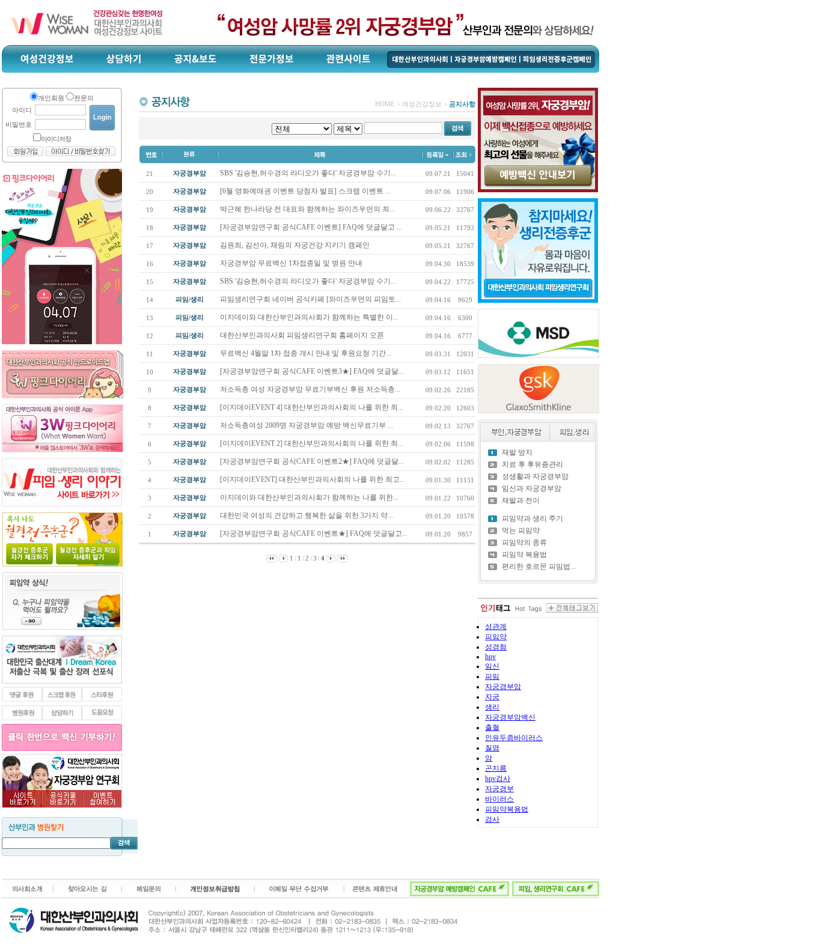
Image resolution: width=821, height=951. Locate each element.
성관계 (496, 626)
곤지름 (496, 768)
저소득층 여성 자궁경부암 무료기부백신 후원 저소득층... (311, 389)
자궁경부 (499, 789)
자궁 (492, 697)
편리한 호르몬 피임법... (539, 566)
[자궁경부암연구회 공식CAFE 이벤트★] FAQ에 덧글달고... (314, 533)
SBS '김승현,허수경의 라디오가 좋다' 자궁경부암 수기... (309, 173)
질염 (492, 748)
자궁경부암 (503, 686)
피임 (492, 676)
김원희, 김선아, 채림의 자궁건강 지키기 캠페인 (295, 245)
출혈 (492, 727)
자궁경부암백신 (510, 717)
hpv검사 (497, 778)
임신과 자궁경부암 (531, 488)
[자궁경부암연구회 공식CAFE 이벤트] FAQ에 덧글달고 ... (312, 227)
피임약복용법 (506, 809)
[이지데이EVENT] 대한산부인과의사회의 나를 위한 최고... (313, 479)
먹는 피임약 (521, 530)
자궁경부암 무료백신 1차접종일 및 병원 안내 (292, 263)
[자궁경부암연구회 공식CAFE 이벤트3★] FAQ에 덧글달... (313, 371)
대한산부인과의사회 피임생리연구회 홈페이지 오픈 (303, 335)
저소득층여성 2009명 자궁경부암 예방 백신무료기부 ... (307, 425)
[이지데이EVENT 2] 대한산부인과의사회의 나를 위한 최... (312, 443)
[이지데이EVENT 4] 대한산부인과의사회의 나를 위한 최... (312, 407)
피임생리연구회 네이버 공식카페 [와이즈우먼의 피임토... (311, 299)
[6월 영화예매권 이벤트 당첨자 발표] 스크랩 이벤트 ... (306, 191)
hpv (490, 656)
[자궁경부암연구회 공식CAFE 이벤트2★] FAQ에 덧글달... (313, 461)
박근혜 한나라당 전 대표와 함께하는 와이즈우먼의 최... (308, 209)
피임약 (496, 637)
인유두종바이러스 (514, 738)
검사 (492, 819)
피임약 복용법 (524, 554)
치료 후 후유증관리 (532, 464)
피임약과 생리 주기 (532, 518)
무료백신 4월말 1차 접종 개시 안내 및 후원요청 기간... (306, 353)
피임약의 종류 (524, 542)
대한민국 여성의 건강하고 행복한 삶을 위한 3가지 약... (307, 515)
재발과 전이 (521, 500)
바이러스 (499, 799)
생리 (492, 707)
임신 (492, 666)
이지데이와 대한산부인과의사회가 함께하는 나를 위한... (310, 497)
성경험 (496, 647)
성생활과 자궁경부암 (535, 476)
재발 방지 (517, 452)
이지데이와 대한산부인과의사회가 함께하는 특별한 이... (310, 317)
